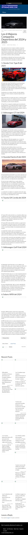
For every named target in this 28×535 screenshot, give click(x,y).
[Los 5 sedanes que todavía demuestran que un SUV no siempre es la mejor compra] (21, 364)
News (11, 44)
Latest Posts (13, 343)
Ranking (14, 44)
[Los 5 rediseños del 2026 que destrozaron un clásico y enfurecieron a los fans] (7, 486)
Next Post (23, 338)
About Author (5, 343)
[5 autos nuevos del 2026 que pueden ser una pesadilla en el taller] (21, 457)
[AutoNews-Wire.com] (14, 6)
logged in (9, 517)
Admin (4, 44)
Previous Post (6, 338)
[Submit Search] (7, 3)
